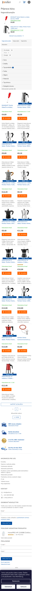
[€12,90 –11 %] (9, 252)
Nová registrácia (5, 562)
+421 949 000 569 (9, 495)
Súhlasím (23, 587)
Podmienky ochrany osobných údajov (11, 477)
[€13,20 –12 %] (24, 214)
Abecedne (4, 44)
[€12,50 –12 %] (24, 252)
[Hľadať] (20, 2)
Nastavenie (16, 581)
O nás (2, 479)
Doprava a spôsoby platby (8, 464)
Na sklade (8, 50)
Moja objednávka (5, 483)
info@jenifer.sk (8, 492)
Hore (17, 417)
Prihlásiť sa (6, 523)
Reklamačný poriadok (6, 475)
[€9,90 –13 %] (24, 97)
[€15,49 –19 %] (9, 368)
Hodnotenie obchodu (6, 466)
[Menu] (29, 2)
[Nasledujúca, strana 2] (16, 409)
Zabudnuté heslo (5, 564)
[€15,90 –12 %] (9, 291)
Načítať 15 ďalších (16, 404)
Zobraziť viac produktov (15, 36)
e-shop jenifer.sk (8, 497)
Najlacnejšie (16, 41)
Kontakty (3, 462)
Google (7, 55)
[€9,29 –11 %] (24, 136)
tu (22, 577)
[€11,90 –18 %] (9, 136)
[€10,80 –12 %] (9, 214)
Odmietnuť (8, 587)
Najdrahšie (24, 41)
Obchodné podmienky (7, 468)
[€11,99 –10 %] (24, 291)
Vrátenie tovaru (5, 481)
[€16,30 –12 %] (9, 175)
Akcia (6, 52)
